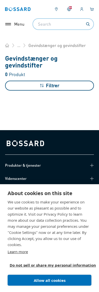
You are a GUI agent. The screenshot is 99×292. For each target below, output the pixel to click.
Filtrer (52, 85)
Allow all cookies (49, 280)
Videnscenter (16, 178)
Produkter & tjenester (23, 165)
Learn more (18, 251)
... (18, 45)
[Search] (88, 24)
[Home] (7, 45)
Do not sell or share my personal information (47, 265)
